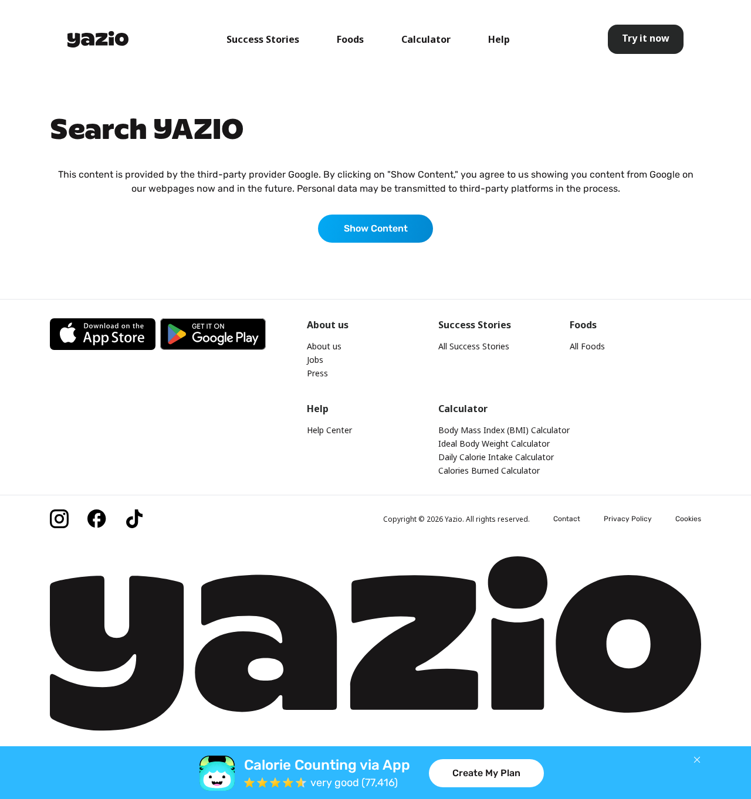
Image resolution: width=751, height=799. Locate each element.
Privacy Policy (628, 519)
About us (324, 346)
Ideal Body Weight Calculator (494, 443)
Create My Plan (486, 772)
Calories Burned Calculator (489, 470)
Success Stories (262, 39)
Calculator (426, 39)
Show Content (376, 228)
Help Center (329, 430)
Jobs (315, 359)
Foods (350, 39)
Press (317, 373)
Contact (566, 519)
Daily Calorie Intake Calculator (496, 457)
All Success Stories (473, 346)
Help (499, 39)
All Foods (587, 346)
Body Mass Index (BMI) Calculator (504, 430)
